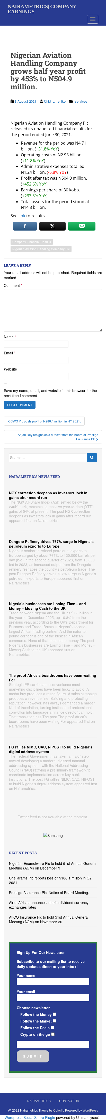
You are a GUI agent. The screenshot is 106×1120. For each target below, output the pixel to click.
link (22, 216)
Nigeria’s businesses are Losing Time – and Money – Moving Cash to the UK (47, 606)
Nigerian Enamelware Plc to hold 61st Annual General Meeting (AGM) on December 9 (52, 866)
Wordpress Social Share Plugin (30, 1117)
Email (9, 352)
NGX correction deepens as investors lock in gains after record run (48, 495)
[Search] (92, 457)
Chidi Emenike (55, 101)
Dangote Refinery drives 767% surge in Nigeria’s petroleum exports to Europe (51, 544)
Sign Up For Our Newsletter (41, 952)
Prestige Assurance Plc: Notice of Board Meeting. (49, 892)
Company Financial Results (31, 242)
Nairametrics (39, 1101)
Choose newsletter (33, 1007)
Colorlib (58, 1110)
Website (10, 369)
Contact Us (69, 1101)
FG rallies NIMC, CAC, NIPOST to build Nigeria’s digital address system (50, 749)
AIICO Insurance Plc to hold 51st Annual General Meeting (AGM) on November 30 (49, 919)
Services (80, 101)
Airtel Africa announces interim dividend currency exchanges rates (49, 905)
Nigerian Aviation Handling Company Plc (41, 249)
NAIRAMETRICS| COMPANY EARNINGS (42, 8)
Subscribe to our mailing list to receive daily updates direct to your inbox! (51, 964)
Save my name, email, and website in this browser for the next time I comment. (50, 393)
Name (10, 336)
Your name (26, 975)
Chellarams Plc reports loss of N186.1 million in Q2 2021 (50, 880)
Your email (26, 991)
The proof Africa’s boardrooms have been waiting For (52, 677)
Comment (13, 285)
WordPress (90, 1110)
